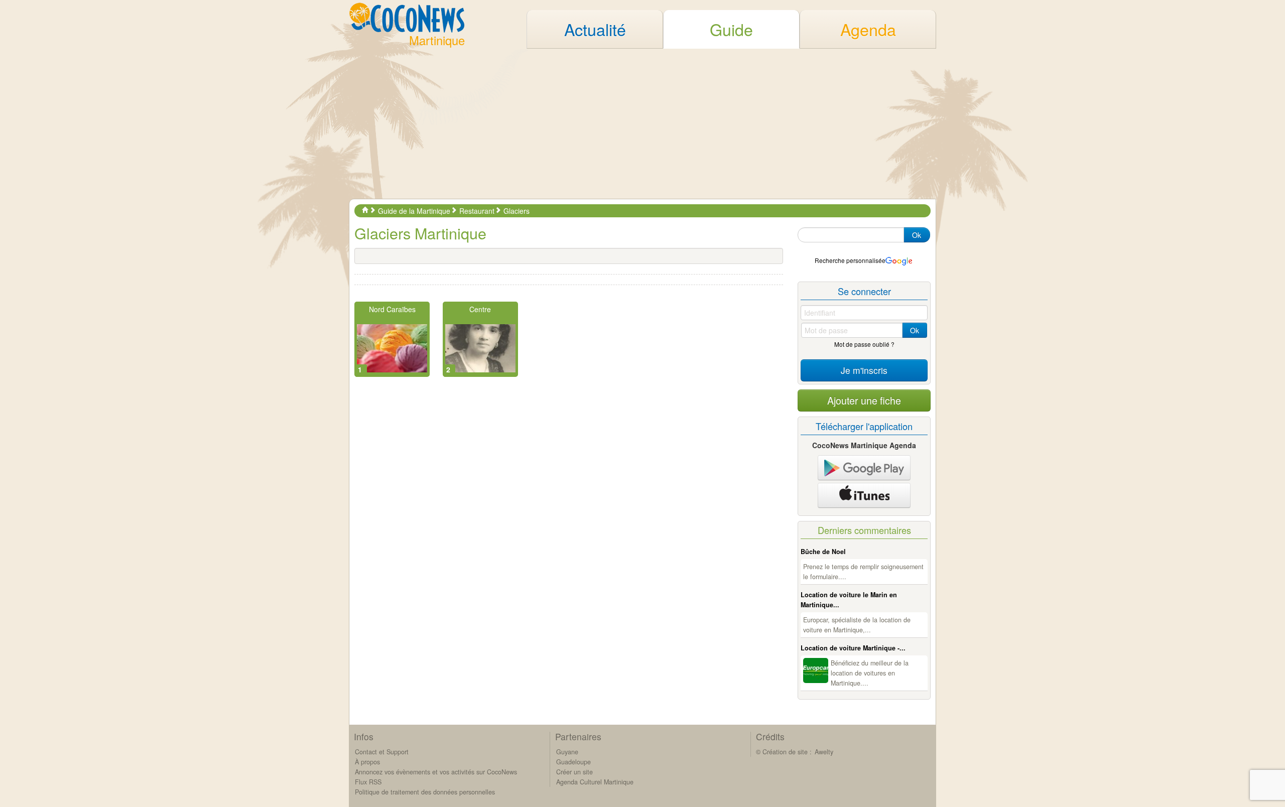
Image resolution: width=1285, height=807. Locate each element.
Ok (916, 235)
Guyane (567, 751)
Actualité (595, 29)
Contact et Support (382, 751)
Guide (731, 29)
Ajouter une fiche (864, 400)
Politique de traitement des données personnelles (425, 791)
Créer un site (574, 771)
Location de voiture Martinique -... (853, 647)
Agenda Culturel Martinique (594, 781)
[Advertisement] (642, 123)
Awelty (824, 751)
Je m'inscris (864, 370)
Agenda (868, 29)
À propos (367, 761)
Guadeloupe (573, 761)
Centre (480, 309)
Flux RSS (368, 781)
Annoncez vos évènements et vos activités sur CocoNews (436, 771)
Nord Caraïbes (392, 309)
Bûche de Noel (823, 551)
